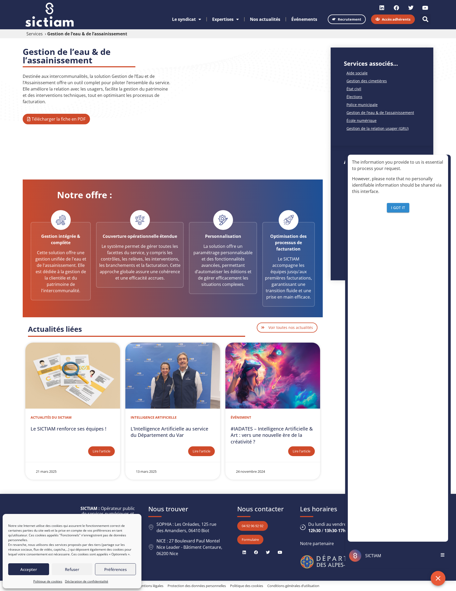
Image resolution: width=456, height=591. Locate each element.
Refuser (72, 569)
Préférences (115, 569)
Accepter (28, 569)
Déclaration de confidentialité (86, 581)
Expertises (223, 19)
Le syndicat (184, 19)
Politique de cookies (47, 581)
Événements (304, 19)
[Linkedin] (382, 8)
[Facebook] (396, 8)
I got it (398, 207)
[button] (425, 19)
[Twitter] (411, 8)
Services (34, 34)
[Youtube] (425, 8)
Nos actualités (265, 19)
